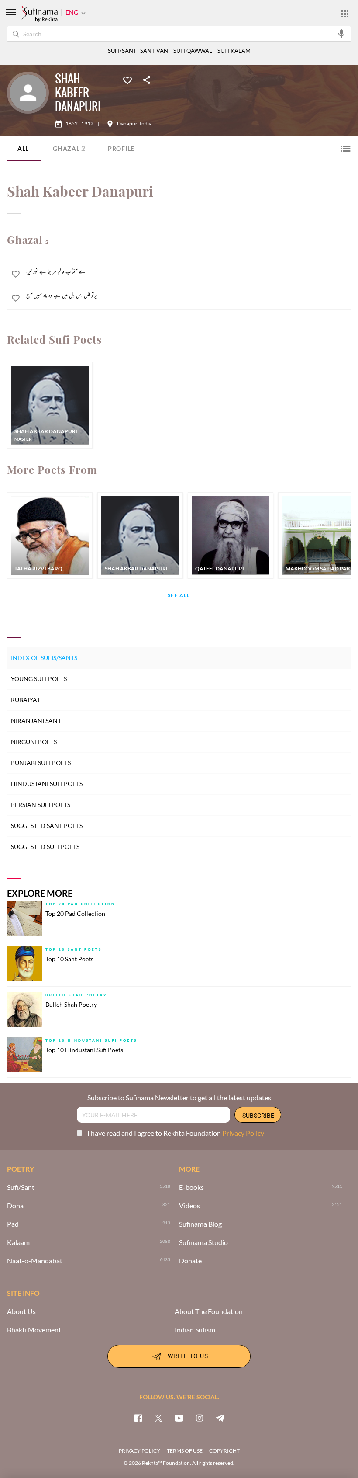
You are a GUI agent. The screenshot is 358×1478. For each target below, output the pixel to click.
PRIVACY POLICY (139, 1450)
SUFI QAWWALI (193, 51)
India (145, 123)
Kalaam (18, 1242)
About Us (21, 1311)
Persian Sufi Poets (40, 804)
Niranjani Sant (36, 720)
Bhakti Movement (34, 1329)
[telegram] (220, 1418)
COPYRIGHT (224, 1450)
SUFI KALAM (234, 51)
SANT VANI (155, 51)
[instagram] (200, 1418)
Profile (121, 148)
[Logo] (39, 14)
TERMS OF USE (185, 1450)
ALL (23, 148)
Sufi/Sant (20, 1187)
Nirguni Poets (34, 741)
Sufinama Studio (203, 1242)
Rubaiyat (25, 699)
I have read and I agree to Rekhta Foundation (175, 1133)
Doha (15, 1205)
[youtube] (179, 1418)
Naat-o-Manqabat (34, 1260)
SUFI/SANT (122, 51)
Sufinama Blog (200, 1224)
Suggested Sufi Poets (45, 846)
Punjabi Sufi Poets (41, 762)
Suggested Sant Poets (47, 825)
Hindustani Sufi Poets (47, 783)
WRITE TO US (188, 1355)
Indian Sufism (195, 1329)
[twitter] (158, 1418)
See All (179, 595)
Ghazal (69, 148)
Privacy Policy (243, 1133)
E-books (191, 1187)
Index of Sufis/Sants (44, 657)
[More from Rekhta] (345, 14)
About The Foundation (209, 1311)
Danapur (127, 123)
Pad (13, 1224)
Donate (190, 1260)
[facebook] (138, 1418)
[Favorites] (127, 79)
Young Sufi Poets (39, 678)
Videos (189, 1205)
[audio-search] (341, 33)
